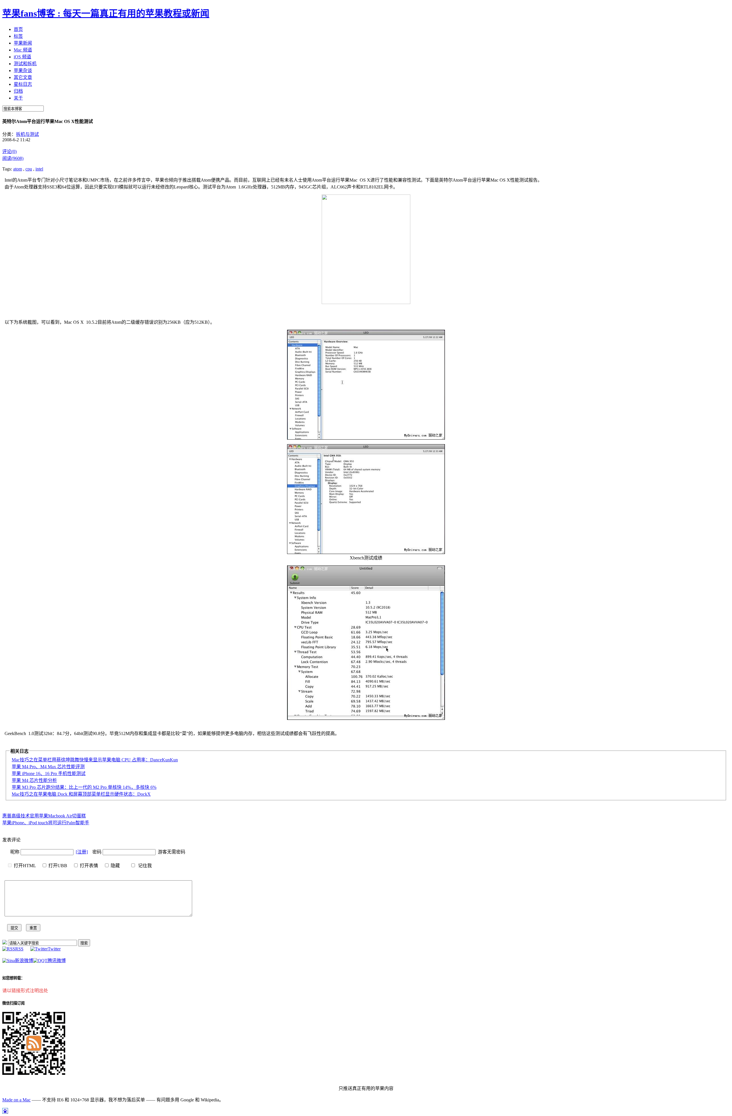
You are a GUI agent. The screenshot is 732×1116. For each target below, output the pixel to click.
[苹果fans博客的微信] (33, 1073)
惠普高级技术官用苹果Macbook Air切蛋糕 (44, 815)
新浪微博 (24, 960)
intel (39, 168)
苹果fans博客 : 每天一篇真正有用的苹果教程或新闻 (105, 13)
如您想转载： (13, 978)
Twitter (54, 948)
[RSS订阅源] (4, 942)
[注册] (82, 851)
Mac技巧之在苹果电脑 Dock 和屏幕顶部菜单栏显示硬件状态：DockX (81, 794)
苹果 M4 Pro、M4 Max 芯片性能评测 (48, 766)
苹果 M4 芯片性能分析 (34, 780)
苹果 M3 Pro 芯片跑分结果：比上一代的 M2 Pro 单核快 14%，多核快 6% (84, 787)
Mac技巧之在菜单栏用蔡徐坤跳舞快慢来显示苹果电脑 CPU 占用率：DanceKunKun (95, 759)
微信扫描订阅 (13, 1003)
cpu (28, 168)
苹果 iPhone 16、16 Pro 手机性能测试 (48, 773)
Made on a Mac (16, 1099)
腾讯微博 (56, 960)
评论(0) (9, 151)
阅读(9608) (12, 158)
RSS (19, 948)
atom (17, 168)
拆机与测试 (27, 134)
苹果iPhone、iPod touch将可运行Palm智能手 (45, 822)
